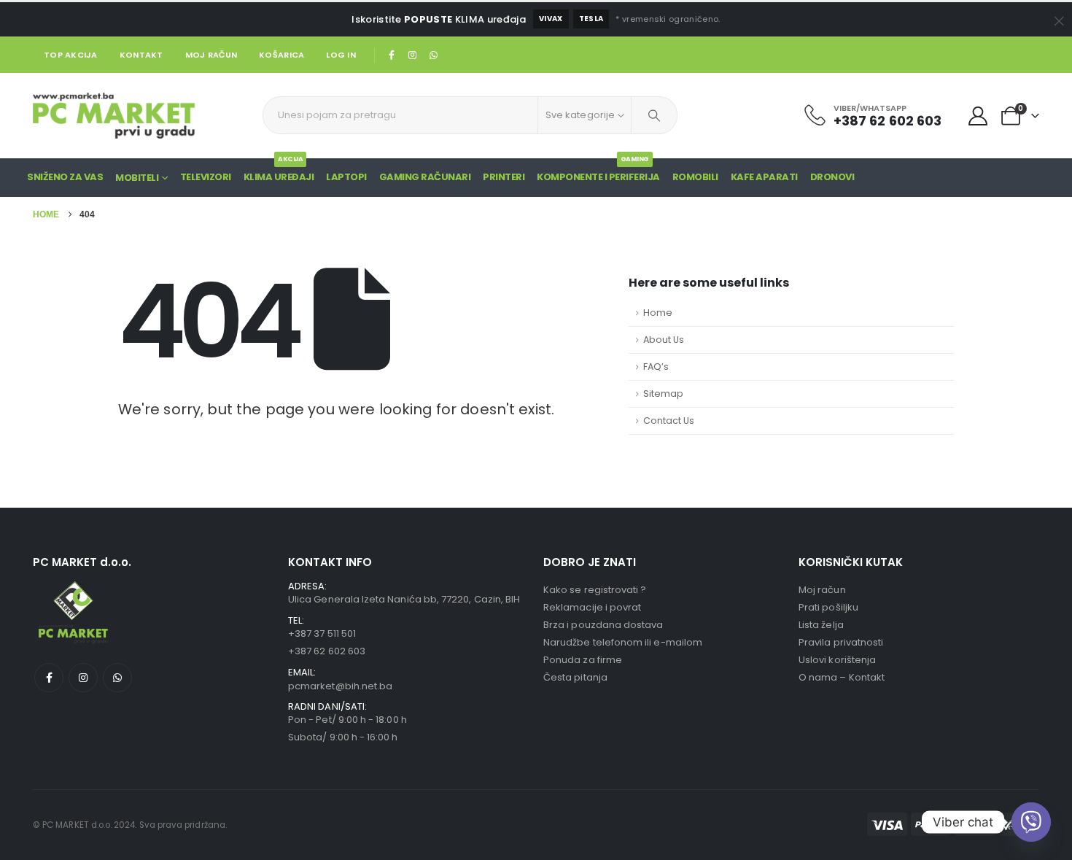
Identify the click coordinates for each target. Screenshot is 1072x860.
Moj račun (211, 55)
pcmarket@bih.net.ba (340, 686)
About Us (663, 339)
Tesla (591, 18)
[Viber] (1031, 822)
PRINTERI (503, 177)
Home (657, 312)
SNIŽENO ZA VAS (65, 177)
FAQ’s (656, 366)
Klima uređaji (279, 171)
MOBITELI (136, 178)
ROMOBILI (695, 177)
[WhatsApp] (433, 54)
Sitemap (663, 393)
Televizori (205, 177)
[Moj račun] (978, 115)
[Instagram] (412, 54)
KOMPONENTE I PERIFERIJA (598, 171)
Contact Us (668, 420)
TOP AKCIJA (71, 55)
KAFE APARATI (764, 177)
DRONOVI (832, 177)
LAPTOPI (346, 177)
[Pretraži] (654, 115)
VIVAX (551, 18)
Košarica (281, 55)
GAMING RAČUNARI (425, 177)
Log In (341, 55)
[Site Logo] (114, 116)
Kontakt (141, 55)
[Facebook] (391, 54)
